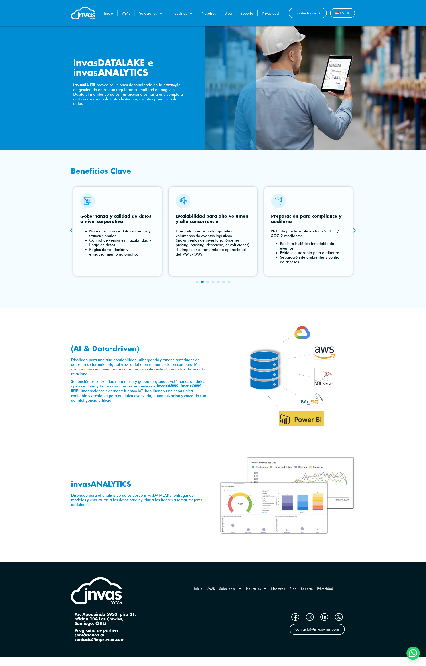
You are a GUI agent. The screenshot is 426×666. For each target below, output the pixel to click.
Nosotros (208, 13)
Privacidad (270, 13)
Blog (228, 13)
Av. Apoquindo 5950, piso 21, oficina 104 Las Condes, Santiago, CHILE (105, 619)
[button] (71, 230)
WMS (126, 13)
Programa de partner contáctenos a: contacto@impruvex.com (100, 635)
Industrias (179, 13)
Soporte (246, 13)
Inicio (108, 13)
